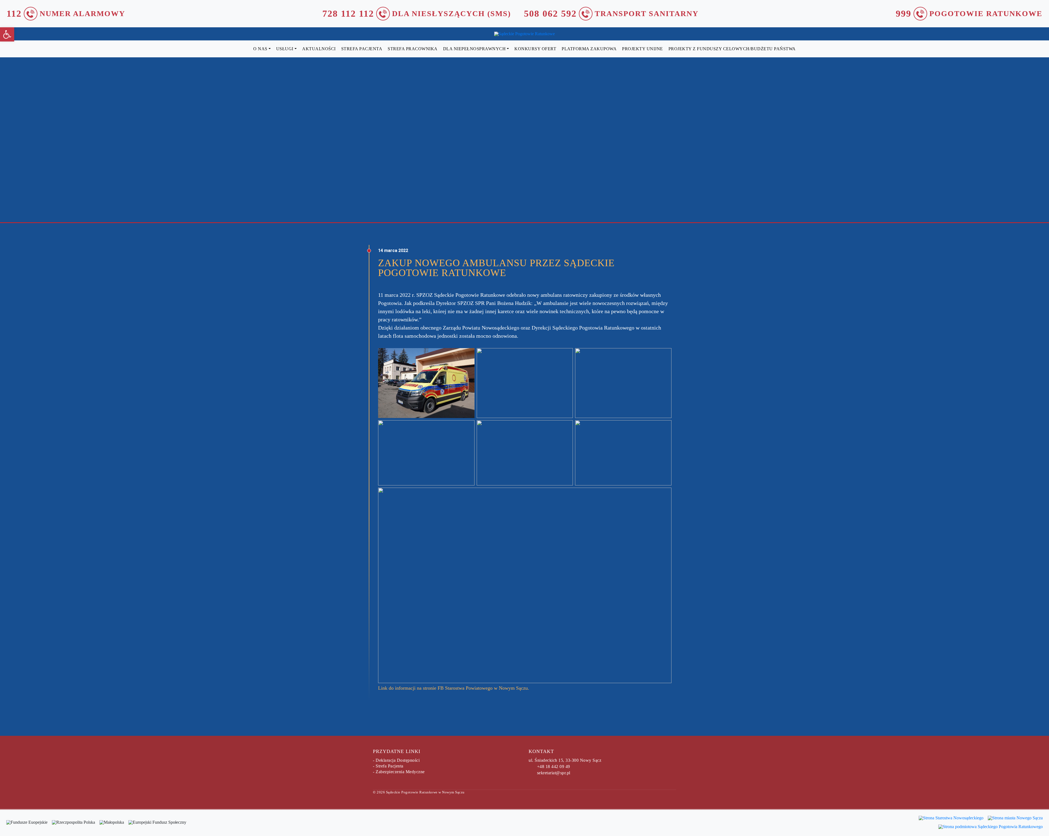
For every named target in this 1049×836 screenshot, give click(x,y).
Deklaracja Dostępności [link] (398, 760)
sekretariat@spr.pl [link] (553, 772)
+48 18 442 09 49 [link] (553, 766)
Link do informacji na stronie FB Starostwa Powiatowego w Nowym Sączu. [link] (453, 688)
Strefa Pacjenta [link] (389, 766)
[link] (7, 34)
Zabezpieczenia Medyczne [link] (400, 771)
